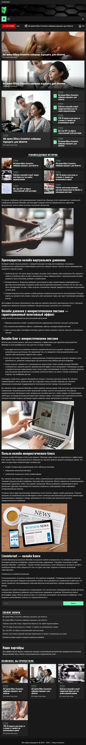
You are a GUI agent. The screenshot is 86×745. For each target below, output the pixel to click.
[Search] (83, 19)
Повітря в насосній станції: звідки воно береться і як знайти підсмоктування (68, 108)
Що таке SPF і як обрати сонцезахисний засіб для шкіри (69, 132)
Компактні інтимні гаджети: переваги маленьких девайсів (23, 637)
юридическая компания (71, 652)
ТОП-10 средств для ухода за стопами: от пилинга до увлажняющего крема (69, 120)
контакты (60, 743)
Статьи (60, 92)
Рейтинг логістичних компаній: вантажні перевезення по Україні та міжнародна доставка (69, 189)
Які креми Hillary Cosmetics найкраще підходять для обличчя (30, 26)
